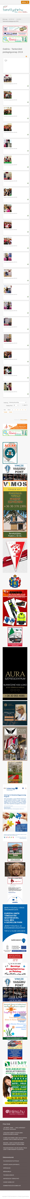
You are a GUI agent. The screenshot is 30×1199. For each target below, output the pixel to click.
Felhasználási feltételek (11, 1161)
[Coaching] (15, 1020)
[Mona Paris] (15, 743)
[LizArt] (15, 1082)
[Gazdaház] (15, 772)
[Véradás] (15, 880)
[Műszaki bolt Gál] (15, 1049)
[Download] (27, 85)
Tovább (5, 412)
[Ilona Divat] (15, 39)
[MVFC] (15, 555)
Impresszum (6, 1168)
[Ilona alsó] (15, 432)
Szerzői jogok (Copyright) (11, 1164)
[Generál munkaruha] (15, 608)
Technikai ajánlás (8, 1175)
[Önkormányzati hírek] (15, 581)
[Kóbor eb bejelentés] (15, 869)
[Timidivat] (15, 426)
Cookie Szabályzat (8, 1182)
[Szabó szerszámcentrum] (15, 851)
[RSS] (26, 56)
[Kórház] (15, 894)
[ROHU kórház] (15, 812)
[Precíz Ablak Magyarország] (15, 33)
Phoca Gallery (23, 419)
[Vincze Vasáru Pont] (15, 989)
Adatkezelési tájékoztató (11, 1178)
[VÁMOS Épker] (15, 509)
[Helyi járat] (15, 636)
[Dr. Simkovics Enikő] (15, 713)
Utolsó (10, 412)
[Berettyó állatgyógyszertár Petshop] (15, 969)
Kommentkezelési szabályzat (12, 1185)
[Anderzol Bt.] (15, 28)
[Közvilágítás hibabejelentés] (15, 957)
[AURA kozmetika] (15, 673)
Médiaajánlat (7, 1171)
